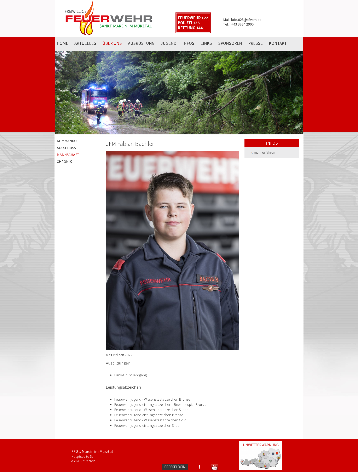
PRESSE (255, 43)
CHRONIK (64, 161)
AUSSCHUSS (66, 147)
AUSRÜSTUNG (141, 43)
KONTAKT (278, 43)
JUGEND (168, 43)
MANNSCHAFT (68, 154)
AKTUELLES (85, 43)
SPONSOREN (230, 43)
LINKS (206, 43)
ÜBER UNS (112, 43)
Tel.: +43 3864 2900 (238, 24)
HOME (62, 43)
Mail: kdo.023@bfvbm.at (242, 19)
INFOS (188, 43)
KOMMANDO (67, 140)
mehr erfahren (264, 152)
